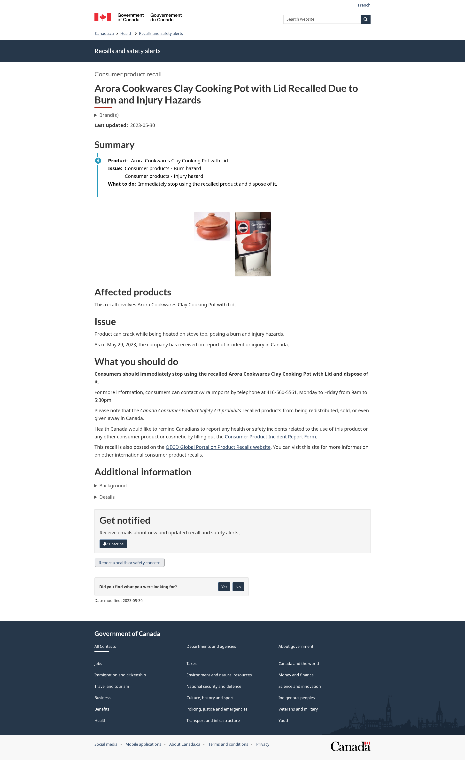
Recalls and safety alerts (161, 33)
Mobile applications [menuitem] (143, 744)
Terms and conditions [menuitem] (228, 744)
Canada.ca (104, 33)
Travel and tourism (111, 686)
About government (296, 646)
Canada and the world (299, 663)
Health (126, 33)
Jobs (98, 663)
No (238, 586)
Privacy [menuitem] (262, 744)
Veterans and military (298, 709)
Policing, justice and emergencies (217, 709)
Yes (224, 586)
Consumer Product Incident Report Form (270, 436)
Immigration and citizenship (120, 675)
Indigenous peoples (297, 697)
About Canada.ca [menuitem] (184, 744)
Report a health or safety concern (130, 562)
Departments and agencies (211, 646)
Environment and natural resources (219, 675)
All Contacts (105, 646)
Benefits (101, 709)
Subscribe (115, 543)
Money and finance (296, 675)
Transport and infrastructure (213, 720)
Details (107, 497)
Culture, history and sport (210, 697)
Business (102, 697)
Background (113, 485)
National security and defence (213, 686)
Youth (284, 720)
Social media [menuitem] (105, 744)
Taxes (191, 663)
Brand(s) (109, 115)
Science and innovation (300, 686)
